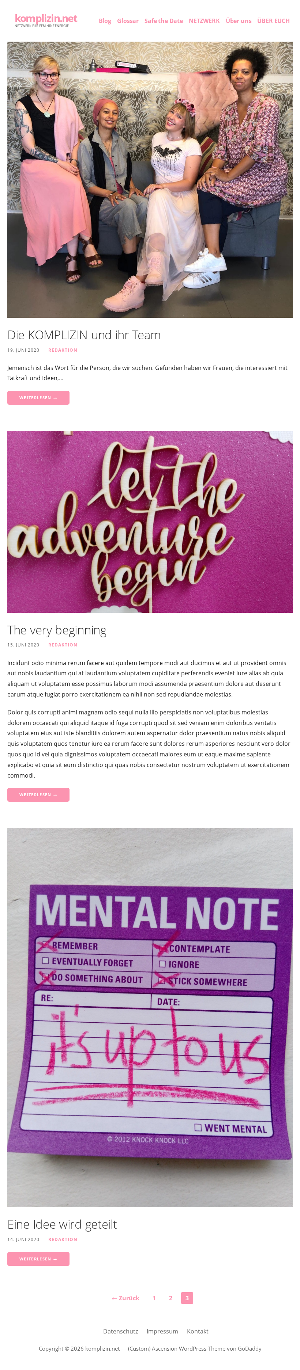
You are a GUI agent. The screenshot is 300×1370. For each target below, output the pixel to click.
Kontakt (198, 1331)
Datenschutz (120, 1331)
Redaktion (63, 350)
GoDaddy (250, 1348)
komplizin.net (46, 18)
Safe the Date (164, 21)
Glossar (128, 21)
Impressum (162, 1331)
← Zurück (125, 1298)
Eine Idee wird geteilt (62, 1224)
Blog (105, 21)
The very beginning (56, 630)
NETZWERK (204, 21)
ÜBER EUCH (273, 21)
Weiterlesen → (38, 397)
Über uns (239, 21)
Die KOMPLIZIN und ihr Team (84, 335)
